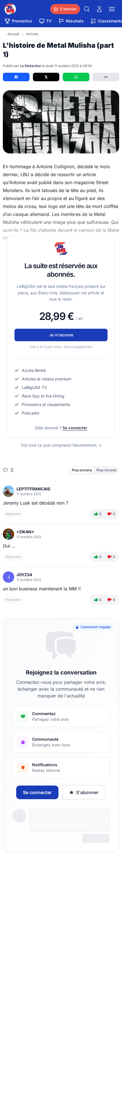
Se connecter (74, 427)
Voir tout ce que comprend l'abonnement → (61, 445)
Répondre (13, 514)
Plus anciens (82, 470)
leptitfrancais (33, 488)
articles (32, 34)
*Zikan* (25, 531)
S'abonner (87, 792)
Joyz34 (24, 574)
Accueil (13, 34)
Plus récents (106, 470)
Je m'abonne (61, 334)
